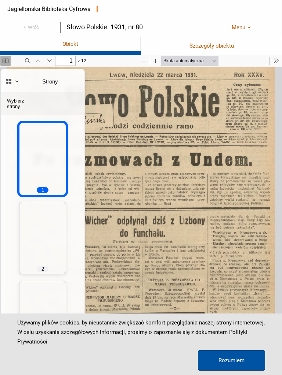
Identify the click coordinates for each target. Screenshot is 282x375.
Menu (238, 27)
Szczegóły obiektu (211, 45)
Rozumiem (231, 360)
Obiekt (70, 44)
